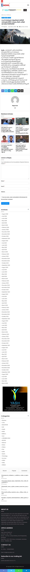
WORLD (4, 464)
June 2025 (4, 245)
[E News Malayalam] (5, 5)
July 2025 (4, 243)
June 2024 (4, 271)
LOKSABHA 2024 (6, 438)
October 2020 (5, 369)
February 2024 (5, 280)
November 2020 (6, 367)
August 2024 (5, 267)
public (3, 451)
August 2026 (5, 214)
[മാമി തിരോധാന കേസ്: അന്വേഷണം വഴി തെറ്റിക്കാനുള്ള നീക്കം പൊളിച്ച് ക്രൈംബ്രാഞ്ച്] (7, 121)
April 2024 (4, 276)
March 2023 (5, 305)
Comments (24, 470)
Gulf (3, 427)
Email (3, 186)
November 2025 (6, 234)
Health (3, 429)
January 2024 (5, 283)
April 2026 (4, 222)
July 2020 (4, 376)
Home (4, 15)
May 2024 (4, 274)
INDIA (3, 431)
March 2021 (5, 358)
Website (3, 191)
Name (3, 181)
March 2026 (5, 225)
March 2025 (5, 251)
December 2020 (6, 365)
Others (3, 444)
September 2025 (6, 238)
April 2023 (4, 303)
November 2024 (6, 260)
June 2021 (4, 352)
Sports (3, 453)
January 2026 (5, 229)
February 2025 (5, 254)
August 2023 (5, 294)
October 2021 (5, 343)
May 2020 (4, 381)
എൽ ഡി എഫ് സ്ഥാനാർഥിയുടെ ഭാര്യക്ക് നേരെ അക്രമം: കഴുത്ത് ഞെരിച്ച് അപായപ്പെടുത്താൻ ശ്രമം (22, 130)
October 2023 (5, 289)
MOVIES (4, 440)
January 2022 (5, 336)
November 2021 (5, 340)
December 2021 (5, 338)
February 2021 (5, 361)
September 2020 (6, 372)
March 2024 (5, 278)
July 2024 (4, 269)
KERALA (9, 15)
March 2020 (5, 383)
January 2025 (5, 256)
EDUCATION (5, 424)
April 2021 (4, 356)
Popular (14, 470)
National (4, 442)
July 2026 (4, 216)
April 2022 (4, 329)
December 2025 (6, 231)
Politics (3, 447)
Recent (4, 470)
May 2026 (4, 220)
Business (4, 420)
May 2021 (4, 354)
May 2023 (4, 300)
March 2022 (5, 332)
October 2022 (5, 316)
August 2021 (5, 347)
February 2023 (5, 307)
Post (3, 449)
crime (3, 422)
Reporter (5, 26)
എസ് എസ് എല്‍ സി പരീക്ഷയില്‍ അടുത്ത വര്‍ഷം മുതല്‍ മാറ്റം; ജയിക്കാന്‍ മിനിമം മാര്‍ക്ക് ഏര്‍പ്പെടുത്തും (21, 148)
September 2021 (6, 345)
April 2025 (4, 249)
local (6, 17)
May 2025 (4, 247)
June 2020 (4, 378)
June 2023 (4, 298)
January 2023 (5, 309)
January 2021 (5, 363)
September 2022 (6, 318)
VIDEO (3, 460)
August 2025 (5, 240)
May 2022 (4, 327)
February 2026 (5, 227)
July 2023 (4, 296)
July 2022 (4, 323)
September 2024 (6, 265)
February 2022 (5, 334)
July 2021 (4, 349)
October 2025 (5, 236)
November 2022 (6, 314)
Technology (4, 456)
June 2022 (4, 325)
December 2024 (6, 258)
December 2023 (6, 285)
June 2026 (4, 218)
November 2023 (6, 287)
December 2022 (6, 312)
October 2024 (5, 263)
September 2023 (6, 292)
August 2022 (5, 320)
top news (9, 17)
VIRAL (3, 462)
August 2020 (5, 374)
